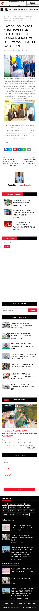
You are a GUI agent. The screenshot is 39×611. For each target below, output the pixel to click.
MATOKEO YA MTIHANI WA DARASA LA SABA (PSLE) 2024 (22, 526)
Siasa (25, 511)
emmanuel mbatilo (11, 51)
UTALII (5, 514)
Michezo (12, 511)
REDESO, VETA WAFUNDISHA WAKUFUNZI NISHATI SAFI (22, 366)
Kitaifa (10, 17)
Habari (28, 504)
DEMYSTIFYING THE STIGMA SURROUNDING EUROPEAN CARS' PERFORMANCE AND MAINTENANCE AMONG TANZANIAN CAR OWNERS (22, 552)
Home (5, 17)
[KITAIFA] (19, 416)
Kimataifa (12, 507)
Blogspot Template (15, 607)
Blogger (34, 607)
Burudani (20, 504)
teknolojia (25, 514)
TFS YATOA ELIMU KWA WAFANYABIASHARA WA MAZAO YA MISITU (22, 203)
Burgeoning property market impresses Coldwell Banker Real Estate (22, 537)
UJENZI (32, 511)
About (13, 603)
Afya (4, 504)
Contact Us (21, 603)
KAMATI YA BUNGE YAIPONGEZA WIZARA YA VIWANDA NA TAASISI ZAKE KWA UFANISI (23, 356)
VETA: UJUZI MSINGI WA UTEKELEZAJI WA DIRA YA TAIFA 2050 (23, 386)
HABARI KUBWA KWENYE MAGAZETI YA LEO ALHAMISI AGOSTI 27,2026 (22, 325)
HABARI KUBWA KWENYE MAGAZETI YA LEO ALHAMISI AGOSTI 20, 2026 (22, 376)
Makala (5, 511)
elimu (18, 514)
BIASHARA (12, 504)
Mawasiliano (32, 603)
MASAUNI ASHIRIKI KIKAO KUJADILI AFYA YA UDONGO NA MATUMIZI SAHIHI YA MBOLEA (23, 213)
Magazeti (27, 507)
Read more (31, 448)
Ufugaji (12, 514)
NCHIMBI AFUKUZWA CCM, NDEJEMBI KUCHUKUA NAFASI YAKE (22, 346)
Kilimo (5, 507)
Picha (19, 511)
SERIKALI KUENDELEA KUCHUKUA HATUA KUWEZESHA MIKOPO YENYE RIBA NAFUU (24, 225)
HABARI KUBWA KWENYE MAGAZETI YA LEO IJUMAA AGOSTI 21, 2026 (21, 336)
